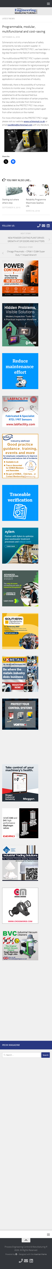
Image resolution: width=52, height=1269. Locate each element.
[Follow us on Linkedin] (48, 225)
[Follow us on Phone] (39, 225)
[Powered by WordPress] (16, 1254)
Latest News (8, 18)
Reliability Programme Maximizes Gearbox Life (36, 202)
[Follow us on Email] (43, 225)
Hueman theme (40, 1254)
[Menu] (48, 3)
